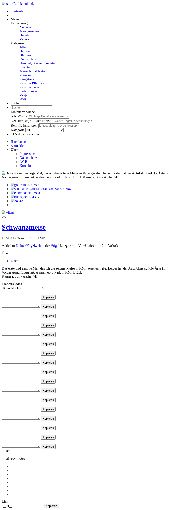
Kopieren (48, 297)
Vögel (24, 95)
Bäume (25, 51)
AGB (23, 162)
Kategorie (17, 130)
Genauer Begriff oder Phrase (31, 121)
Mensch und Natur (33, 71)
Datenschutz (28, 158)
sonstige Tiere (29, 87)
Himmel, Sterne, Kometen (38, 63)
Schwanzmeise (24, 227)
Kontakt (25, 166)
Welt (23, 99)
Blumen (25, 55)
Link (5, 501)
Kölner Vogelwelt (28, 246)
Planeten (26, 75)
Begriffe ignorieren (24, 125)
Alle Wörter (19, 116)
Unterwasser (28, 91)
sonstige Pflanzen (32, 83)
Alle (23, 47)
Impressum (27, 154)
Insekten (25, 67)
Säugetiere (27, 79)
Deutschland (28, 59)
